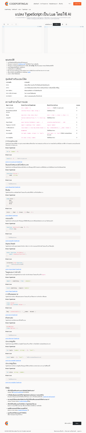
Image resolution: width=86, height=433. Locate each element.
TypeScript (24, 9)
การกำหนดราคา (44, 3)
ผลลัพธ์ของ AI (48, 24)
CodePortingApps (22, 410)
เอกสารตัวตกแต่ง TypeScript (12, 338)
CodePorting (8, 9)
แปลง (19, 9)
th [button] (69, 3)
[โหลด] (4, 24)
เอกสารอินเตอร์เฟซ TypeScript (13, 187)
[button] (77, 3)
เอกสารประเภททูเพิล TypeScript (13, 360)
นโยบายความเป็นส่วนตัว (70, 431)
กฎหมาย (79, 431)
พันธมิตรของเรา (53, 3)
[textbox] (23, 39)
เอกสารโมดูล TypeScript (11, 291)
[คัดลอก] (62, 24)
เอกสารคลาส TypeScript (11, 315)
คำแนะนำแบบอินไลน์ (18, 392)
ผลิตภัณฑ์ (36, 3)
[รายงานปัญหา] (66, 24)
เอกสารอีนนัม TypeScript (12, 215)
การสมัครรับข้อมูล (23, 401)
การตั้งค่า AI (57, 24)
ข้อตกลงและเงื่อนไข (58, 431)
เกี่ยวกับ (61, 3)
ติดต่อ (77, 423)
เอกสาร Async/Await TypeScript (13, 269)
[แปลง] (8, 24)
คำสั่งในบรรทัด (21, 64)
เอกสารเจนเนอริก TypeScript (12, 241)
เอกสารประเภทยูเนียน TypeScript (13, 382)
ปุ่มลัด (29, 72)
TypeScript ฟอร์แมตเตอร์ (49, 396)
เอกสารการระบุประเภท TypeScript (14, 162)
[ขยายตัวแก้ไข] (16, 24)
